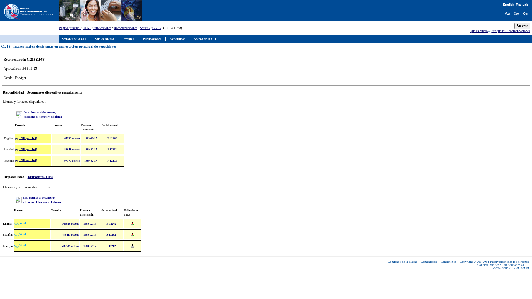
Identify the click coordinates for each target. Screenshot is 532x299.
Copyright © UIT (471, 261)
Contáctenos (448, 261)
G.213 (156, 28)
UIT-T (87, 28)
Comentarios (429, 261)
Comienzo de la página (402, 261)
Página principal (70, 28)
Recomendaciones (125, 28)
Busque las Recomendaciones (510, 31)
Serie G (145, 28)
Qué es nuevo (479, 31)
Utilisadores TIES (40, 177)
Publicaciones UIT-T (516, 264)
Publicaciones (102, 28)
